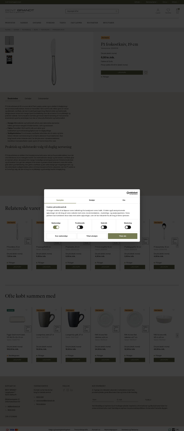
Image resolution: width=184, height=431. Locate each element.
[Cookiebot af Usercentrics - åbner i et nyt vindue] (128, 193)
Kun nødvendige (61, 236)
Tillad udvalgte (92, 236)
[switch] (80, 227)
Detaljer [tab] (92, 200)
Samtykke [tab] (60, 200)
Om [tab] (124, 200)
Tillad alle (122, 236)
